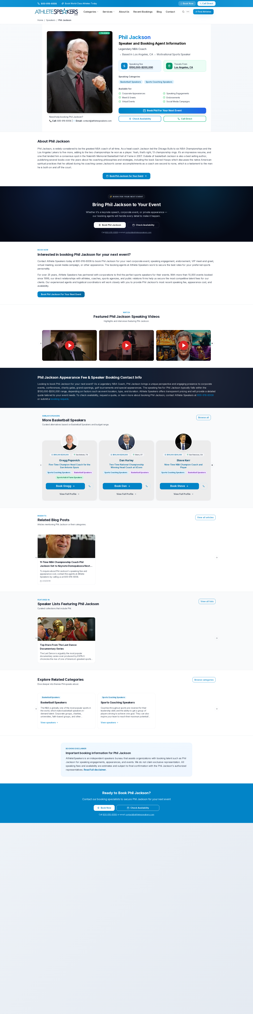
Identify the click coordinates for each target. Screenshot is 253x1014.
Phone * (77, 492)
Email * (131, 481)
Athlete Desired (135, 516)
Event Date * (79, 516)
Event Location (80, 504)
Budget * (132, 504)
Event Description (81, 527)
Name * (76, 481)
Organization (134, 492)
